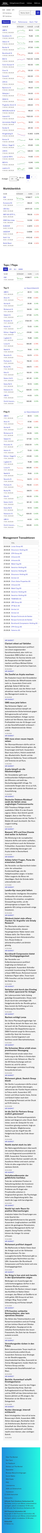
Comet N (5, 76)
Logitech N (7, 338)
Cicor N (5, 70)
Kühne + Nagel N (8, 145)
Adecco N (5, 42)
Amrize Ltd (15, 578)
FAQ (7, 1482)
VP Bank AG (15, 606)
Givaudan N (8, 321)
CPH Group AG (16, 553)
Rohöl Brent (7, 243)
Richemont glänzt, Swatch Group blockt (20, 1079)
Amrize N (7, 303)
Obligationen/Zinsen (17, 3)
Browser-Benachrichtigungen (16, 1473)
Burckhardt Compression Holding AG (24, 623)
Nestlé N (7, 349)
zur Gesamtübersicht (31, 288)
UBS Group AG (16, 602)
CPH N (4, 82)
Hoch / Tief (33, 22)
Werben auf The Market (14, 1466)
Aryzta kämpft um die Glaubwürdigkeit (15, 770)
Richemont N (8, 309)
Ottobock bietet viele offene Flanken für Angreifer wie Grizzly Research (20, 920)
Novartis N (7, 355)
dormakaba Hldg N (9, 122)
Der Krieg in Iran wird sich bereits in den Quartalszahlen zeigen (21, 1276)
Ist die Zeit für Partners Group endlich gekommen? (19, 1112)
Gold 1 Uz (6, 237)
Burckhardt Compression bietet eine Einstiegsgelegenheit (20, 954)
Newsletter (9, 1470)
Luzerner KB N (7, 157)
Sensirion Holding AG (18, 567)
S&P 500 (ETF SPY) (10, 214)
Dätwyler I (6, 93)
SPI (13, 10)
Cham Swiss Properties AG (20, 581)
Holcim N (7, 326)
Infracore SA (15, 557)
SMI (3, 10)
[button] (38, 12)
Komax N (5, 139)
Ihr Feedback (10, 1463)
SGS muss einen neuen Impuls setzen (19, 740)
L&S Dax (6, 209)
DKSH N (5, 99)
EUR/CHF (6, 226)
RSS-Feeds (10, 1479)
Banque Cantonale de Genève (21, 616)
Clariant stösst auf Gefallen (18, 643)
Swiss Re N (8, 384)
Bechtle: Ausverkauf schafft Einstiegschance (18, 1380)
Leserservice (10, 1485)
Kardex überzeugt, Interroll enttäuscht (17, 1410)
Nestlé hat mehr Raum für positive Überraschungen (17, 1209)
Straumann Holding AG (19, 550)
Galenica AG (15, 630)
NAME (4, 27)
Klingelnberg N (7, 134)
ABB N (4, 30)
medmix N (6, 168)
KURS (29, 27)
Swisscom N (8, 390)
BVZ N (4, 59)
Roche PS (7, 367)
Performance (22, 22)
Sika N (6, 372)
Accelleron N (6, 36)
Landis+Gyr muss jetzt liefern (18, 890)
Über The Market (12, 1457)
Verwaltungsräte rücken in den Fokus (19, 1344)
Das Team (9, 1460)
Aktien (5, 3)
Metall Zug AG (16, 564)
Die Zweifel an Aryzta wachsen (19, 674)
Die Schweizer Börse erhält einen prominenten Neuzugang (20, 1049)
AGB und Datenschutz (13, 1488)
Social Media (10, 1476)
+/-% (36, 27)
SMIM (8, 10)
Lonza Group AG (17, 546)
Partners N (7, 361)
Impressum (10, 1492)
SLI (15, 269)
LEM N (4, 151)
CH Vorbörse (7, 13)
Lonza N (7, 344)
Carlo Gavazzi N (8, 65)
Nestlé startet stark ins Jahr (18, 1144)
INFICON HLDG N (8, 111)
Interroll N (6, 116)
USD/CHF (6, 232)
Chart (14, 22)
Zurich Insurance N (10, 401)
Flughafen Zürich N (9, 105)
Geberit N (7, 315)
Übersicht (6, 22)
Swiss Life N (8, 378)
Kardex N (5, 128)
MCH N (5, 162)
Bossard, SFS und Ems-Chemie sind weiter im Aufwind (19, 833)
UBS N (6, 395)
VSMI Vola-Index (9, 220)
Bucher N (5, 47)
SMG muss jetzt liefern (15, 702)
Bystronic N (6, 88)
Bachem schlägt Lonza (15, 1017)
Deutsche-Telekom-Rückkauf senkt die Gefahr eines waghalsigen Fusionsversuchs (19, 801)
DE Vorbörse (7, 16)
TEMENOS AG (16, 599)
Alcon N (6, 298)
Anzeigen (5, 179)
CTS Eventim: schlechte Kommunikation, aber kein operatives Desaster (17, 1313)
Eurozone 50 (7, 203)
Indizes (29, 3)
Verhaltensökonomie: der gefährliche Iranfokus (16, 1176)
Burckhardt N (7, 53)
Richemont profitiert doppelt (18, 1244)
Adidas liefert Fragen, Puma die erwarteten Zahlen (20, 861)
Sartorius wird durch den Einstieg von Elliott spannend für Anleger (21, 990)
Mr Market (9, 640)
